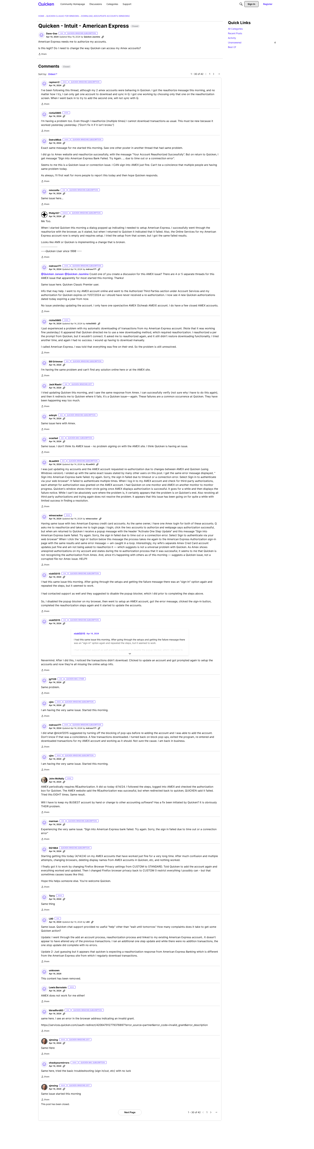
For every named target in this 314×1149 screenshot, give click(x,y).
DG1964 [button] (53, 848)
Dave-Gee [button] (51, 33)
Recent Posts (235, 33)
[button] (41, 35)
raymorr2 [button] (54, 82)
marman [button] (53, 821)
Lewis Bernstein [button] (58, 987)
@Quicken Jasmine (77, 274)
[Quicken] (46, 4)
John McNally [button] (56, 778)
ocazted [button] (53, 438)
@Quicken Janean (52, 274)
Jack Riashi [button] (55, 384)
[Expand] (130, 654)
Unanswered (252, 42)
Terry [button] (52, 895)
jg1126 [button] (52, 679)
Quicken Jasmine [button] (92, 37)
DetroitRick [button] (55, 139)
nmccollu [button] (54, 190)
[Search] (241, 4)
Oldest (52, 74)
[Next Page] (213, 74)
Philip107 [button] (54, 213)
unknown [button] (54, 970)
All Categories (235, 28)
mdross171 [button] (55, 265)
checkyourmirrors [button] (59, 1062)
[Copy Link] (103, 36)
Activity (232, 37)
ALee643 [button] (54, 461)
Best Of (232, 47)
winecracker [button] (56, 515)
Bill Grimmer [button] (56, 361)
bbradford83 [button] (56, 1010)
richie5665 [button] (55, 112)
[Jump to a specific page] (218, 74)
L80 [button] (51, 918)
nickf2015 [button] (54, 573)
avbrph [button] (53, 415)
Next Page (129, 1112)
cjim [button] (51, 702)
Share (42, 54)
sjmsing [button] (53, 1039)
